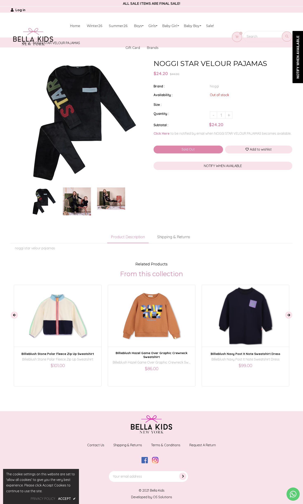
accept (67, 499)
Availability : (163, 95)
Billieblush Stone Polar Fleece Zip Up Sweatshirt (57, 354)
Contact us (95, 445)
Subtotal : (161, 125)
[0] (235, 36)
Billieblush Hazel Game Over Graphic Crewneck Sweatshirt (151, 355)
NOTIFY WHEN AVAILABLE (223, 166)
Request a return (202, 445)
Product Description (128, 236)
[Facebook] (146, 462)
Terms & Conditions (165, 445)
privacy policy (43, 499)
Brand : (159, 86)
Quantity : (161, 114)
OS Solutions (162, 497)
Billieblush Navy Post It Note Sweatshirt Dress (245, 354)
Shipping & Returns (173, 236)
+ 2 (166, 312)
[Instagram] (157, 462)
